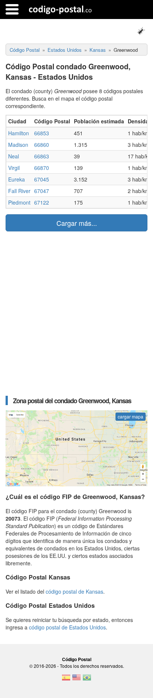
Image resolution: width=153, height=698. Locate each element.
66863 (41, 156)
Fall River (19, 191)
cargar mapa (130, 416)
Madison (18, 144)
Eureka (16, 179)
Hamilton (18, 133)
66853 (41, 133)
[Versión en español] (66, 679)
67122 (41, 202)
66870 (41, 167)
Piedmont (19, 202)
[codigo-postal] (60, 9)
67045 (41, 179)
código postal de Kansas (74, 591)
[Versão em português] (87, 679)
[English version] (76, 679)
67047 (41, 191)
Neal (13, 156)
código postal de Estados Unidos (67, 627)
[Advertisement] (76, 313)
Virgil (14, 167)
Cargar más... (76, 223)
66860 (41, 144)
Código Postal (76, 659)
